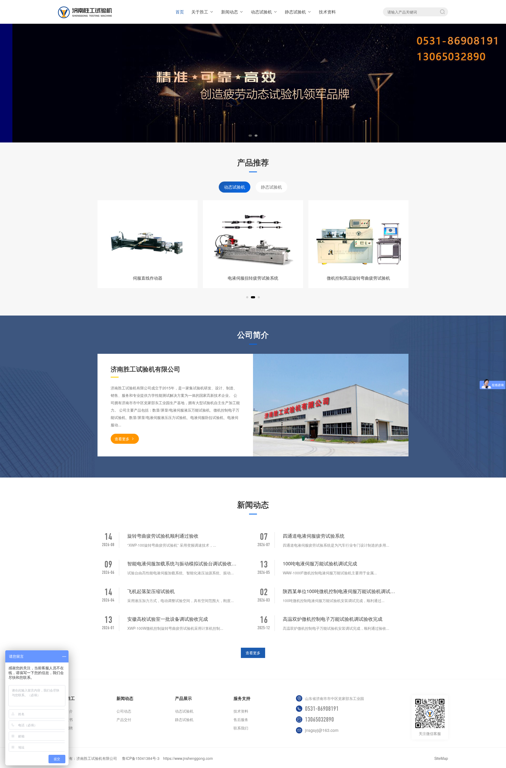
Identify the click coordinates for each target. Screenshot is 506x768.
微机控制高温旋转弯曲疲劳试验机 (253, 278)
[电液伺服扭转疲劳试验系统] (147, 238)
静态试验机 (295, 12)
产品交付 (123, 719)
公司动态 (123, 711)
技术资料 (327, 12)
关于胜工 (199, 12)
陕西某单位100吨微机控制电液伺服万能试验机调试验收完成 (339, 591)
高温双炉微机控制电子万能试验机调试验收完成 (332, 618)
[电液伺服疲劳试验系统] (358, 238)
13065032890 (319, 719)
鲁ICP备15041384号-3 (140, 758)
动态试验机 (261, 12)
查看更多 (122, 438)
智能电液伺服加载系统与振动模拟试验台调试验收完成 (183, 563)
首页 (180, 12)
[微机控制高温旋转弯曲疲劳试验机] (253, 238)
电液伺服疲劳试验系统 (358, 278)
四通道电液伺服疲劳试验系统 (313, 535)
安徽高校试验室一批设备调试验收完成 (167, 618)
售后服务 (240, 719)
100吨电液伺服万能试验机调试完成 (320, 563)
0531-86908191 (322, 708)
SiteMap (441, 758)
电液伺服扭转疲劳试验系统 (147, 278)
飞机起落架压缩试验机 (151, 591)
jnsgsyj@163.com (321, 730)
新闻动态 (229, 12)
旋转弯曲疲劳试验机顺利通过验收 (162, 535)
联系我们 (240, 728)
